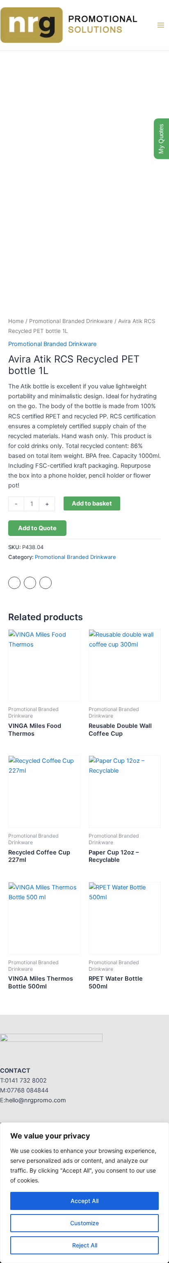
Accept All (84, 1200)
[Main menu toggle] (161, 25)
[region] (84, 1192)
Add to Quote (37, 528)
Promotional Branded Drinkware (71, 321)
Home (16, 321)
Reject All (84, 1245)
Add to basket (92, 503)
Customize (84, 1222)
